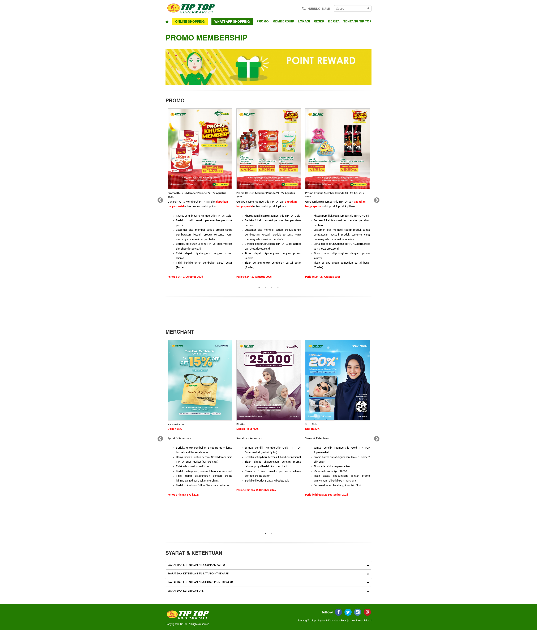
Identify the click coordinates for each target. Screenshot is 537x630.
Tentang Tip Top (357, 21)
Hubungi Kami (319, 8)
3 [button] (272, 288)
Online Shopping (190, 21)
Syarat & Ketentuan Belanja (333, 620)
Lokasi (304, 21)
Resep (319, 21)
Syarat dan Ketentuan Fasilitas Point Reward (198, 573)
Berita (334, 21)
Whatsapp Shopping (232, 21)
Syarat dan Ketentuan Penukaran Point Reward (200, 582)
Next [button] (376, 199)
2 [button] (265, 288)
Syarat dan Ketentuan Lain (186, 590)
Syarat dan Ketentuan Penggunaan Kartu (196, 565)
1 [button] (259, 288)
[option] (200, 196)
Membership (283, 21)
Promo (263, 21)
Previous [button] (159, 199)
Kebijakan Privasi (361, 620)
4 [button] (278, 288)
